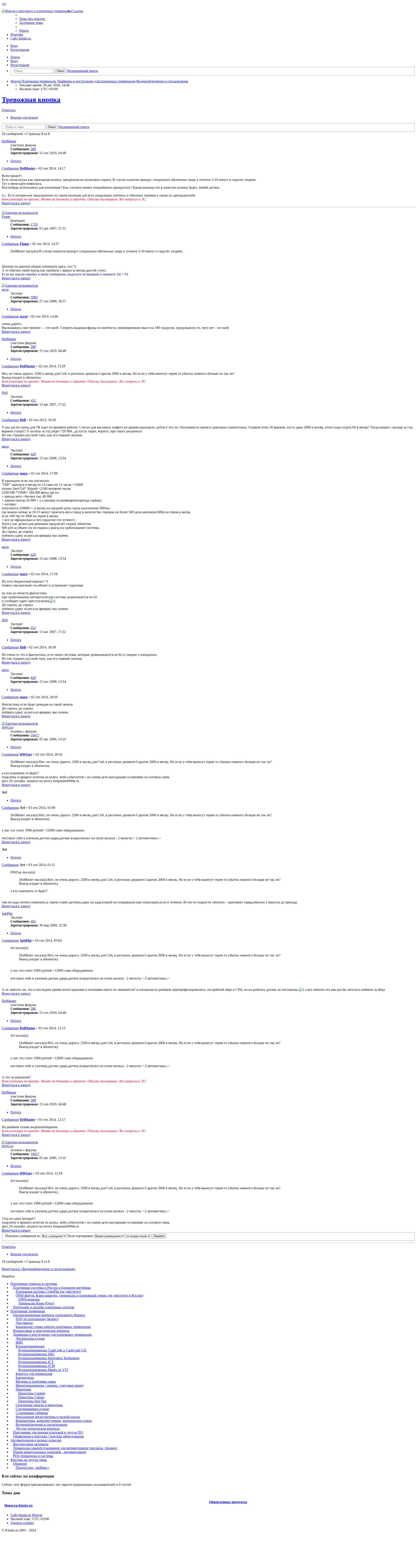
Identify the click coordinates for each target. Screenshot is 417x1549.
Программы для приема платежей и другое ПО (48, 1432)
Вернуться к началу (16, 203)
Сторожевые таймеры (32, 1413)
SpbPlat (7, 913)
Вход (14, 61)
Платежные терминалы (27, 1311)
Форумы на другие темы (28, 1460)
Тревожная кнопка (31, 99)
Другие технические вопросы (38, 1428)
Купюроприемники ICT (36, 1362)
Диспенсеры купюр (30, 1338)
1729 (34, 224)
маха (5, 446)
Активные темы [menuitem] (31, 23)
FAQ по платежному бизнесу (37, 1319)
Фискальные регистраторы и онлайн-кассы (48, 1417)
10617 (35, 735)
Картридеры (25, 1377)
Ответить (9, 110)
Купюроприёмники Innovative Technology (49, 1358)
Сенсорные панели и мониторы (39, 1405)
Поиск (15, 57)
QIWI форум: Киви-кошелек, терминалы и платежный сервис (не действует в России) (79, 1295)
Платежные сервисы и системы (33, 1284)
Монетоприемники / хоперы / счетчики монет (50, 1385)
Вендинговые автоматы (30, 1444)
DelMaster (9, 141)
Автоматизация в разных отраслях (35, 1440)
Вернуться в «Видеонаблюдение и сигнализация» (39, 1269)
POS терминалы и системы (33, 1456)
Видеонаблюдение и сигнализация (41, 1424)
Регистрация (19, 65)
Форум (37, 1515)
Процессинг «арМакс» (32, 1467)
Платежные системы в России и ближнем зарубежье (52, 1287)
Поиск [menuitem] (24, 30)
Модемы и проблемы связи (36, 1381)
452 (33, 400)
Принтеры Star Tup (32, 1401)
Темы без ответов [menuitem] (32, 19)
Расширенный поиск (82, 71)
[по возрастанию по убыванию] (138, 1236)
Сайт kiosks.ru (20, 38)
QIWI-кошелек (29, 1299)
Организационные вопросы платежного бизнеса (49, 1315)
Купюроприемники (30, 1346)
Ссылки (77, 11)
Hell (5, 393)
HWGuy (8, 727)
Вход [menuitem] (14, 46)
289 (33, 149)
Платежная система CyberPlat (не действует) (48, 1291)
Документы (24, 1323)
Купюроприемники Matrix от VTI (43, 1370)
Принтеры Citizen (31, 1397)
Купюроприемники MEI (36, 1354)
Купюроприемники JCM (36, 1366)
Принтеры (23, 1389)
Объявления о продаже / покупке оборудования (48, 1436)
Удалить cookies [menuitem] (22, 1523)
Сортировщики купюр (32, 1409)
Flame (6, 216)
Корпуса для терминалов (34, 1374)
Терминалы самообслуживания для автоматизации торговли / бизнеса (65, 1448)
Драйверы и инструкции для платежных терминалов (52, 1334)
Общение (20, 1464)
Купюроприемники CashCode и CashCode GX (52, 1350)
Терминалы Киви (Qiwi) (36, 1303)
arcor (5, 289)
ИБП (19, 1342)
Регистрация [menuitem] (19, 50)
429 (33, 454)
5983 (34, 297)
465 (33, 921)
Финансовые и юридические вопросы (41, 1330)
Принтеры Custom (31, 1393)
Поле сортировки (80, 1236)
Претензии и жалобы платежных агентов (43, 1307)
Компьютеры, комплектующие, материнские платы (54, 1420)
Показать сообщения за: (23, 1236)
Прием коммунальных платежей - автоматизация (49, 1452)
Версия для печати (24, 117)
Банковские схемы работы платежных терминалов (53, 1327)
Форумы (16, 34)
